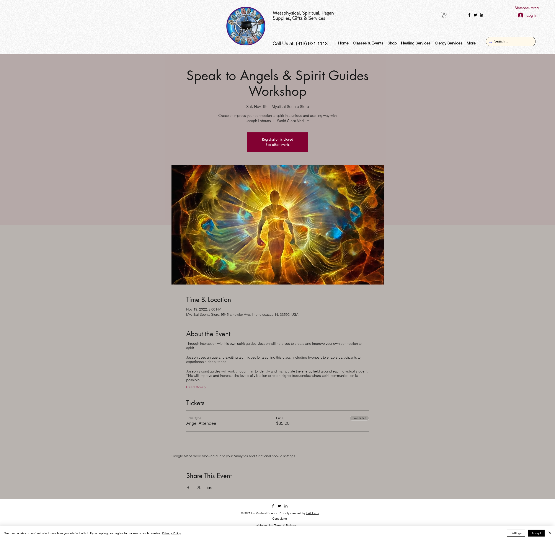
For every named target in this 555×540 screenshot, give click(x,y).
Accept (536, 533)
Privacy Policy (171, 533)
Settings (516, 533)
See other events (277, 144)
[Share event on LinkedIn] (209, 487)
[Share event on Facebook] (188, 487)
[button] (444, 15)
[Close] (549, 533)
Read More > (196, 387)
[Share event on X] (199, 487)
